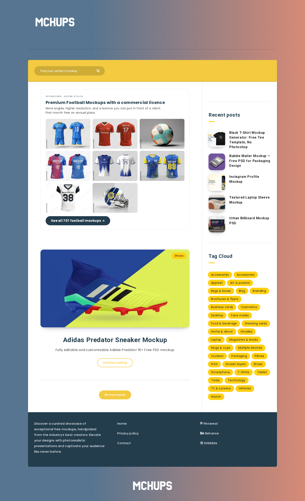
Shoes (179, 256)
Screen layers (236, 364)
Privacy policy (128, 433)
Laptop (216, 340)
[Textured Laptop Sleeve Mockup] (217, 203)
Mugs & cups (220, 348)
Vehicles (245, 388)
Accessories (220, 275)
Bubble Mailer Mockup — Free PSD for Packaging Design (249, 160)
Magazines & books (243, 340)
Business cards (222, 307)
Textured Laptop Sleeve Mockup (249, 199)
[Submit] (99, 70)
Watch (216, 397)
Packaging (239, 356)
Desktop (217, 315)
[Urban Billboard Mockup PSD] (217, 224)
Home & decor (222, 331)
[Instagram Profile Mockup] (217, 182)
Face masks (240, 315)
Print (214, 364)
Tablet (262, 372)
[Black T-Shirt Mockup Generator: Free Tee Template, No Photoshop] (217, 138)
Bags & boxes (221, 291)
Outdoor (217, 356)
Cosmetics (249, 307)
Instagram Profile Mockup (244, 179)
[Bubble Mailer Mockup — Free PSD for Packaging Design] (217, 162)
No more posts (115, 394)
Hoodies (247, 331)
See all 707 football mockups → (78, 220)
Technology (236, 380)
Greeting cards (256, 323)
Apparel (216, 283)
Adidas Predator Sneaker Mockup (115, 340)
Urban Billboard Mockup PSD (249, 220)
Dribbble (210, 443)
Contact (124, 443)
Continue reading (115, 362)
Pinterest (211, 423)
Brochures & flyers (224, 299)
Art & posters (240, 283)
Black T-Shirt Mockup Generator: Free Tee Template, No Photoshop (247, 140)
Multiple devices (250, 348)
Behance (212, 433)
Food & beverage (224, 323)
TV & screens (221, 388)
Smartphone (220, 372)
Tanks (215, 380)
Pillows (259, 356)
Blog (242, 291)
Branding (259, 291)
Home (122, 423)
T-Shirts (243, 372)
